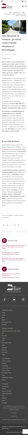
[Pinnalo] (19, 225)
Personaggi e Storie (6, 322)
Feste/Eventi (5, 365)
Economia (4, 335)
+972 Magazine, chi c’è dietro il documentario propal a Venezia (11, 253)
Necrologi (4, 403)
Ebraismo (4, 363)
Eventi (3, 312)
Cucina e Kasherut (6, 361)
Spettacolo (4, 347)
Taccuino (4, 324)
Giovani (4, 388)
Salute (3, 345)
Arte (3, 333)
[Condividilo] (7, 225)
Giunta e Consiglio (6, 391)
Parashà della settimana (7, 377)
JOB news (4, 398)
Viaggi (3, 354)
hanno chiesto (14, 64)
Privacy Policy (14, 413)
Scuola (3, 400)
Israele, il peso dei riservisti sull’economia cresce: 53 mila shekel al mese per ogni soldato (13, 246)
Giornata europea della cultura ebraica (11, 331)
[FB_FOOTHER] (4, 300)
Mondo (3, 320)
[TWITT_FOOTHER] (14, 300)
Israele (3, 315)
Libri (3, 340)
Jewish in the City (6, 368)
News (3, 396)
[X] (25, 1)
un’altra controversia (7, 149)
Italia (15, 54)
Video (3, 375)
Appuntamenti (5, 386)
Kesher (3, 380)
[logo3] (7, 6)
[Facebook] (22, 1)
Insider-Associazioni (7, 393)
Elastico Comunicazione (20, 432)
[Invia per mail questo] (4, 225)
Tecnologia (4, 352)
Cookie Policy (14, 416)
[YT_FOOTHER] (23, 300)
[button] (2, 1)
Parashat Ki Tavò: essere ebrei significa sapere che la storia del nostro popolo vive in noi (13, 259)
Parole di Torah (5, 370)
